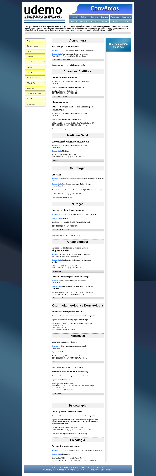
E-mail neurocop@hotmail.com (62, 198)
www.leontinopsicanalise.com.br (73, 367)
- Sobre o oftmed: (57, 298)
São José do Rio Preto (34, 94)
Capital (29, 62)
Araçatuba (30, 41)
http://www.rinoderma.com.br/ (65, 329)
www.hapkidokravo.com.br (74, 65)
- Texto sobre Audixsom (59, 96)
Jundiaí (29, 67)
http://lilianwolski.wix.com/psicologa (75, 433)
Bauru (29, 51)
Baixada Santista (32, 46)
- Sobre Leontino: (57, 362)
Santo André (31, 88)
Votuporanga (31, 104)
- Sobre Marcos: (57, 393)
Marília (29, 72)
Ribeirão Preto (31, 83)
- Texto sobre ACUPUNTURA (61, 59)
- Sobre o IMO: (56, 271)
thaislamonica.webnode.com (73, 235)
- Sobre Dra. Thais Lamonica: (61, 230)
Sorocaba (30, 99)
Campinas (30, 57)
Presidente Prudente (33, 78)
